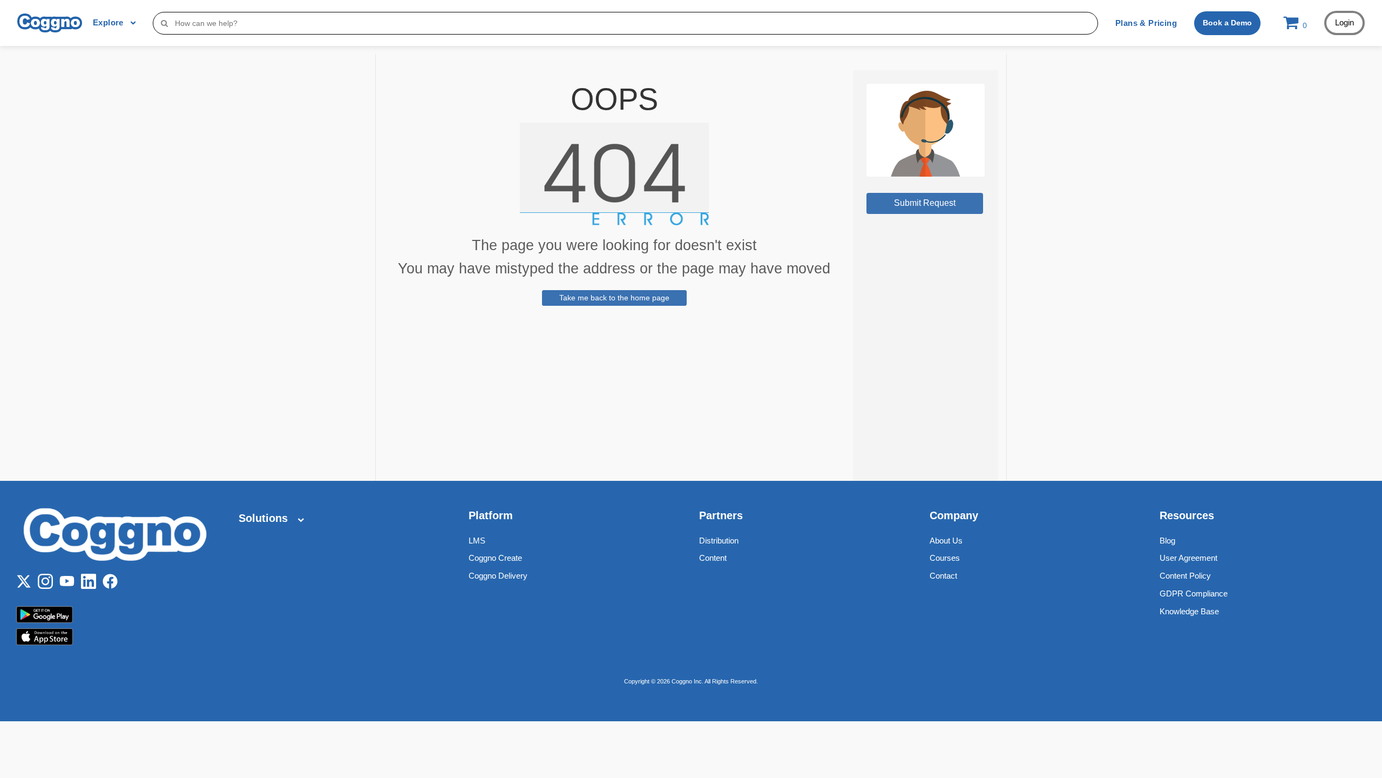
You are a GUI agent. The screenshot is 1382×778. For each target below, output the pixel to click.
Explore (109, 22)
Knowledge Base (1189, 611)
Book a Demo (1227, 22)
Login (1344, 22)
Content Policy (1185, 575)
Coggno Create (495, 557)
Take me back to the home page (614, 297)
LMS (477, 540)
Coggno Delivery (498, 575)
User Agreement (1188, 557)
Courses (945, 557)
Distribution (719, 540)
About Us (946, 540)
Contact (943, 575)
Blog (1167, 540)
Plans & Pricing (1146, 23)
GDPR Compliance (1194, 593)
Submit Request (925, 202)
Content (713, 557)
